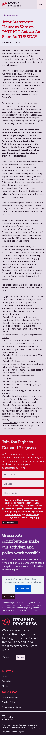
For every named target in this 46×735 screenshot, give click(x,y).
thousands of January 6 (12, 305)
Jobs (3, 715)
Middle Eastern (20, 399)
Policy (4, 676)
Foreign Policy (8, 702)
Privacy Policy (32, 514)
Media (5, 686)
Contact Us (8, 657)
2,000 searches (10, 422)
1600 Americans (29, 408)
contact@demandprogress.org (27, 727)
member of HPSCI (25, 328)
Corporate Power (10, 697)
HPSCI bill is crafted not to (18, 220)
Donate (20, 657)
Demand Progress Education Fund (24, 610)
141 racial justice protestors (23, 302)
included (27, 340)
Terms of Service (13, 514)
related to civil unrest (12, 299)
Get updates (8, 523)
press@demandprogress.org (25, 725)
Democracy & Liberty (11, 707)
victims (18, 355)
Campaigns (7, 681)
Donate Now (8, 596)
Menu (41, 4)
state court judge (25, 317)
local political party (25, 405)
